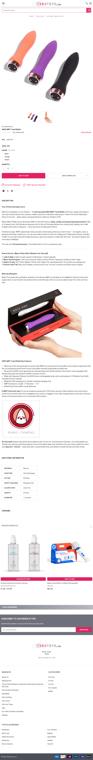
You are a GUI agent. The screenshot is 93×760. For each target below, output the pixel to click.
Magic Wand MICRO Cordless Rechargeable (62, 583)
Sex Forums (6, 701)
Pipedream (5, 730)
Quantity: (6, 164)
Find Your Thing (7, 704)
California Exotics (8, 737)
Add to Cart (70, 579)
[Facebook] (3, 191)
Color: (8, 150)
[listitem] (46, 64)
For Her (50, 681)
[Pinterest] (12, 191)
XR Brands (5, 740)
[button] (69, 175)
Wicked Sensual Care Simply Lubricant (14, 583)
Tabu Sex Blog (7, 697)
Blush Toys (5, 733)
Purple (7, 160)
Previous (84, 526)
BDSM (50, 691)
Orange (7, 157)
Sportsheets (51, 737)
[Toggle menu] (3, 3)
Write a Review (86, 132)
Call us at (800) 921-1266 (46, 658)
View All (50, 744)
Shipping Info (6, 681)
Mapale (50, 733)
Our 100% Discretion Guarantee (12, 711)
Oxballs (50, 740)
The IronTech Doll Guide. (10, 690)
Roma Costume (7, 744)
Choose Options (23, 579)
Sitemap (5, 715)
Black (7, 154)
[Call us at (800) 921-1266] (87, 3)
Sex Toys (51, 677)
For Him (51, 684)
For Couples (52, 688)
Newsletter (5, 694)
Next (89, 526)
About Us (5, 677)
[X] (7, 191)
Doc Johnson (52, 730)
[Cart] (91, 3)
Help (3, 708)
